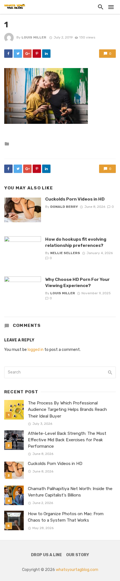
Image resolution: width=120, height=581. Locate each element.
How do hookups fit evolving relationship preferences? (75, 242)
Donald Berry (64, 207)
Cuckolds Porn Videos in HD (75, 199)
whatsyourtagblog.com (77, 569)
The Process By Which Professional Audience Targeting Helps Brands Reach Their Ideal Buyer (67, 409)
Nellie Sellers (65, 253)
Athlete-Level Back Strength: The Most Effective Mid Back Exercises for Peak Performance (67, 440)
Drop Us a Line (46, 555)
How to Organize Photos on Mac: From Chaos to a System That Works (66, 517)
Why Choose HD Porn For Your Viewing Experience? (77, 282)
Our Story (77, 555)
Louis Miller (33, 37)
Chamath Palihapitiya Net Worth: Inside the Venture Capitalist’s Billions (70, 492)
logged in (36, 349)
